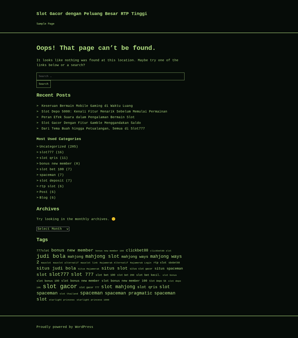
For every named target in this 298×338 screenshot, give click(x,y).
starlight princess (62, 300)
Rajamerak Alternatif (114, 263)
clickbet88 (137, 250)
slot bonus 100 (47, 280)
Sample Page (45, 23)
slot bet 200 (125, 275)
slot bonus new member (80, 281)
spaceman (48, 175)
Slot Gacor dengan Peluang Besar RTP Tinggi (91, 13)
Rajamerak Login (140, 263)
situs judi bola (56, 268)
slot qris (49, 158)
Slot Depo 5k (157, 281)
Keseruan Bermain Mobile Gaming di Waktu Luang (87, 106)
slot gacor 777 (89, 287)
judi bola (51, 256)
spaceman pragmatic (128, 293)
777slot (42, 250)
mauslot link (89, 263)
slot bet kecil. (148, 275)
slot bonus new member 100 (124, 281)
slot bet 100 (52, 169)
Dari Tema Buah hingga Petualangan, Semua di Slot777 (93, 128)
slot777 (47, 152)
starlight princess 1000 (93, 300)
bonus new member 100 (109, 251)
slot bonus (170, 275)
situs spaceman (168, 269)
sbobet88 (174, 262)
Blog (44, 198)
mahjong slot (102, 256)
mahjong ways (134, 257)
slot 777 (82, 274)
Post (44, 192)
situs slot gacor (141, 268)
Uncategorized (53, 147)
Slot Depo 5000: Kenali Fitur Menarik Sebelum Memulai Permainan (104, 111)
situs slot (114, 268)
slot (41, 274)
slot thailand (69, 294)
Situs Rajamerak (88, 269)
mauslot (46, 263)
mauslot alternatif (66, 263)
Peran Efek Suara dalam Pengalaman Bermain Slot (88, 117)
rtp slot (48, 186)
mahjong (75, 257)
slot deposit (52, 181)
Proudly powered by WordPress (64, 327)
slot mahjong (118, 287)
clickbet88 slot (161, 251)
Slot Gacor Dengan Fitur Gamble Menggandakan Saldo (91, 123)
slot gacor (60, 286)
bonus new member (56, 164)
